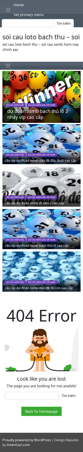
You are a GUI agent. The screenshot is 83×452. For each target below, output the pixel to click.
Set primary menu (29, 14)
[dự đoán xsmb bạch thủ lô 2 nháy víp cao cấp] (41, 96)
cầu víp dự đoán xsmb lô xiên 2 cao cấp (34, 203)
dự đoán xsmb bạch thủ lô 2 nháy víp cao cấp (37, 114)
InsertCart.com (18, 445)
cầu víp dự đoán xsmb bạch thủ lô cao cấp (37, 245)
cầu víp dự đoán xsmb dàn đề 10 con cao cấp (39, 288)
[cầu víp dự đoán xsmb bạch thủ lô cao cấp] (41, 228)
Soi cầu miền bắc (15, 105)
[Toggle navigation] (8, 10)
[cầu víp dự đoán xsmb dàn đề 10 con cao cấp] (41, 271)
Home (19, 4)
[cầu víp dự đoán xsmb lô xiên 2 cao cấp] (41, 186)
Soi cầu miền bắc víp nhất (41, 105)
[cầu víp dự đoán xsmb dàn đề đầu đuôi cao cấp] (41, 143)
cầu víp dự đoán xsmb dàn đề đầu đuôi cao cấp (40, 160)
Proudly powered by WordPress (26, 440)
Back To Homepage (41, 411)
